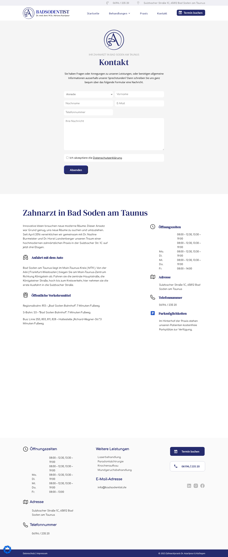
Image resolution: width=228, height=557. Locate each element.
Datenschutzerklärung (107, 158)
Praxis (144, 13)
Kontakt (162, 13)
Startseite (93, 13)
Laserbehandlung (109, 457)
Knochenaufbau (108, 465)
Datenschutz (29, 553)
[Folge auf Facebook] (202, 485)
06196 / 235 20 (191, 466)
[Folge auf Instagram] (195, 485)
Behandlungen (118, 13)
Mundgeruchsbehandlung (115, 470)
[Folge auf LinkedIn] (189, 485)
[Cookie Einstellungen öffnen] (7, 552)
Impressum (42, 553)
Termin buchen (193, 12)
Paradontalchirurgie (111, 461)
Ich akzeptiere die (96, 158)
